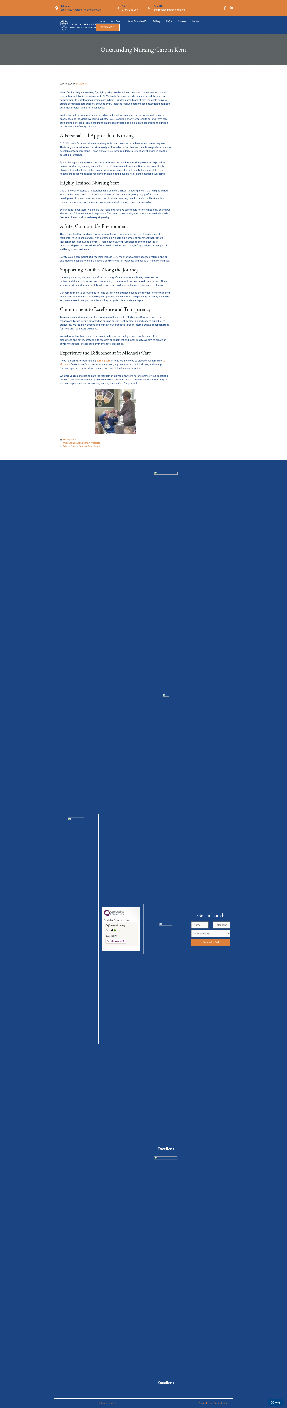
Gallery (156, 21)
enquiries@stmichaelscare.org (169, 10)
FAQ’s (169, 21)
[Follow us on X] (231, 8)
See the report (114, 941)
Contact (196, 21)
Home (102, 21)
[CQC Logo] (114, 915)
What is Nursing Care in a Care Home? (81, 446)
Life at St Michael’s (136, 21)
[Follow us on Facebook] (225, 8)
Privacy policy (205, 1403)
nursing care (103, 361)
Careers (182, 21)
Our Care (115, 21)
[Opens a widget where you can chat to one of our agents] (276, 1403)
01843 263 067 (130, 10)
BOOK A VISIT (107, 27)
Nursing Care (69, 439)
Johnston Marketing (108, 1403)
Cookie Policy (220, 1403)
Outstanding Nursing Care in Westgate (81, 442)
